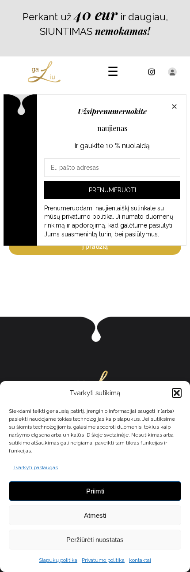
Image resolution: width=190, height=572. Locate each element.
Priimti (95, 491)
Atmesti (95, 515)
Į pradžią (95, 246)
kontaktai (140, 560)
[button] (176, 393)
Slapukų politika (58, 560)
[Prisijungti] (172, 72)
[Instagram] (151, 72)
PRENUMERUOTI (112, 190)
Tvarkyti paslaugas (35, 467)
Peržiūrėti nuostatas (95, 539)
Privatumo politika (103, 560)
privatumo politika (87, 216)
